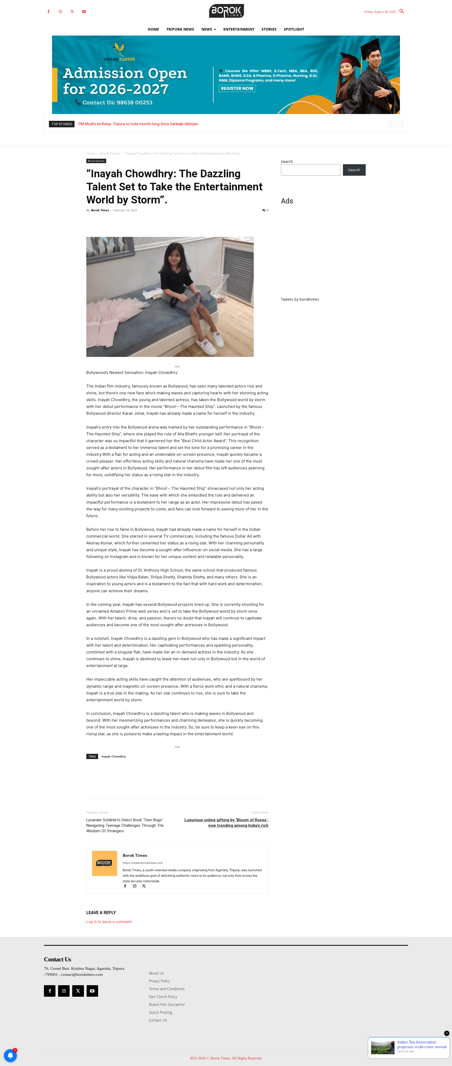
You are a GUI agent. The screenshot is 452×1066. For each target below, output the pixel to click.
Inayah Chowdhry (113, 756)
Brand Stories (110, 153)
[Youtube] (83, 11)
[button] (402, 11)
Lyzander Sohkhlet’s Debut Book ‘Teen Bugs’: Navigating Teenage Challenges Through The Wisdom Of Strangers (125, 825)
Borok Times (100, 210)
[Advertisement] (323, 254)
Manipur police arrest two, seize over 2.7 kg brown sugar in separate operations (152, 124)
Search (287, 161)
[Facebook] (48, 11)
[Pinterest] (115, 222)
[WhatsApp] (127, 222)
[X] (72, 11)
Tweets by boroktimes (300, 299)
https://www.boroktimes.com (143, 863)
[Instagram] (60, 11)
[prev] (391, 124)
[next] (400, 124)
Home (90, 153)
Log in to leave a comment (109, 921)
